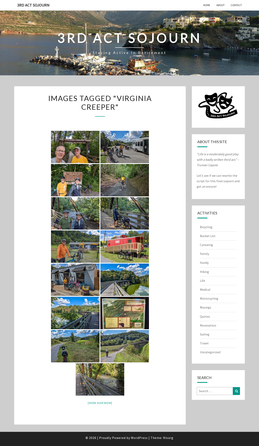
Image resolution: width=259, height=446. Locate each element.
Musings (205, 307)
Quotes (205, 316)
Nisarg (168, 438)
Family (204, 254)
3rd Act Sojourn (33, 4)
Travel (204, 343)
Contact (236, 5)
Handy (204, 263)
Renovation (208, 325)
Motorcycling (209, 298)
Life (202, 281)
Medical (205, 289)
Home (206, 5)
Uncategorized (210, 352)
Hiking (204, 272)
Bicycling (206, 227)
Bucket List (207, 236)
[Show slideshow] (100, 403)
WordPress (139, 438)
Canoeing (206, 245)
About (220, 5)
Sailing (204, 334)
